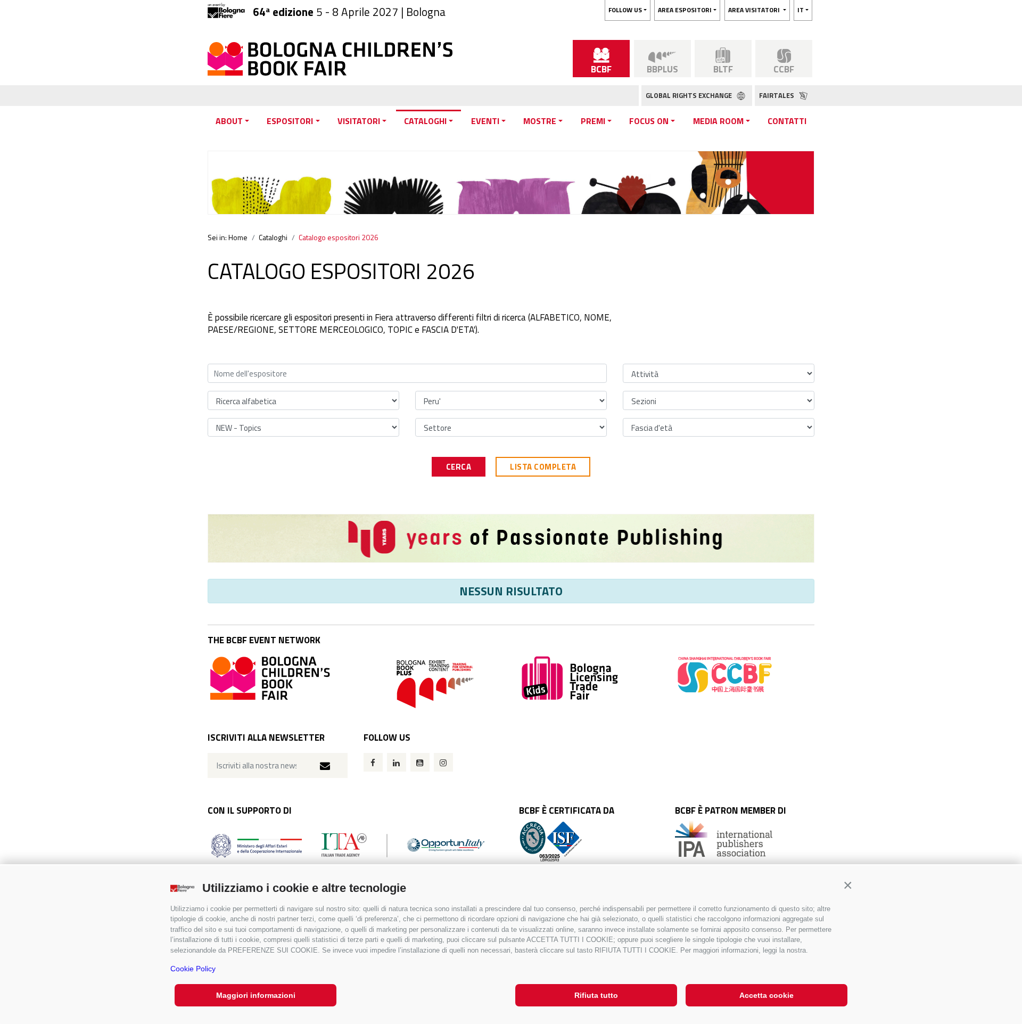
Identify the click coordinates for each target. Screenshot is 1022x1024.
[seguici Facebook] (373, 762)
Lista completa (543, 467)
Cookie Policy (193, 968)
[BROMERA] (511, 538)
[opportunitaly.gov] (348, 844)
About (229, 120)
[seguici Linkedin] (396, 762)
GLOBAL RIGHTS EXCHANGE (689, 95)
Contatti (787, 120)
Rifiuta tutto (596, 995)
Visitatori (358, 120)
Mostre (539, 120)
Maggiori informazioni (255, 995)
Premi (593, 120)
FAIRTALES (777, 95)
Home (238, 237)
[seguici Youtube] (420, 762)
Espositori (290, 120)
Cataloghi (425, 120)
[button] (848, 885)
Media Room (718, 120)
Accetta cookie (766, 995)
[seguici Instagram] (443, 762)
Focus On (649, 120)
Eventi (485, 120)
